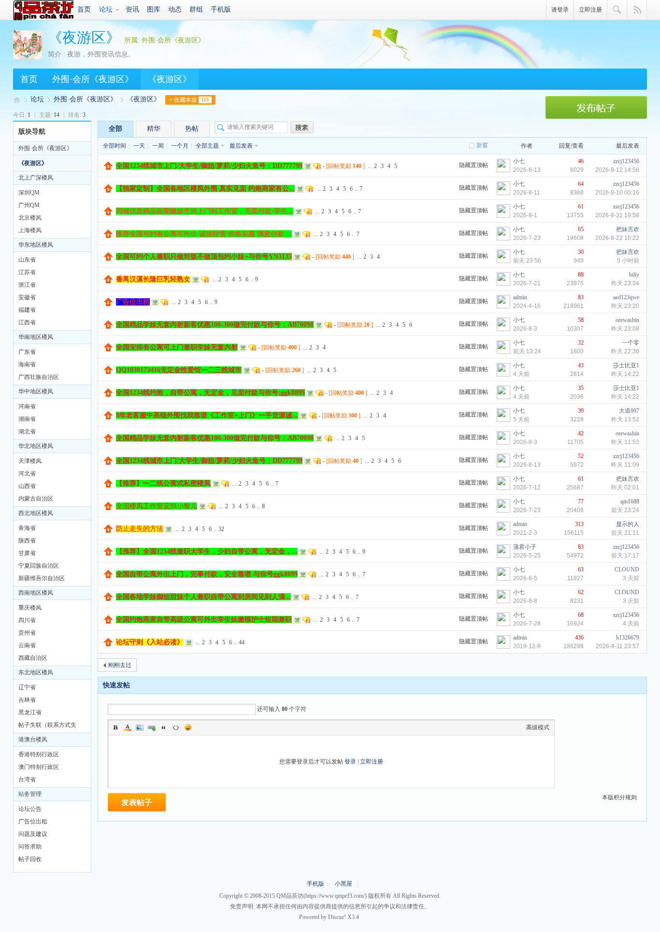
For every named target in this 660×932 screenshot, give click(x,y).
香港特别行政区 (38, 754)
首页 (84, 9)
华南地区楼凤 (35, 337)
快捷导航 (637, 10)
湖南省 (27, 419)
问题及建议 (32, 834)
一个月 (179, 145)
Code (176, 727)
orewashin (627, 320)
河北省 (27, 473)
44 (241, 642)
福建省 (27, 309)
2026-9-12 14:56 (617, 170)
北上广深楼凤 (35, 177)
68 (581, 615)
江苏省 (27, 272)
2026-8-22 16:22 (617, 238)
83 (581, 297)
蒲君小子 (524, 546)
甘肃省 (27, 553)
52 (581, 456)
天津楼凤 (30, 461)
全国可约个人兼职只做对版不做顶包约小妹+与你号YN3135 (204, 256)
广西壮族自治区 (38, 377)
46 (581, 161)
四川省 (27, 620)
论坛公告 (30, 809)
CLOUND (627, 569)
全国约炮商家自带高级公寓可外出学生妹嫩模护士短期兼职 (204, 619)
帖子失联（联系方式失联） (47, 726)
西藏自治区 (32, 657)
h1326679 (627, 637)
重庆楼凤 (30, 607)
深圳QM (29, 192)
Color (127, 727)
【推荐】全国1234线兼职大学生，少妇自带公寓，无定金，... (207, 551)
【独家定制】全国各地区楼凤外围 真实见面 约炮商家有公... (205, 188)
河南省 (27, 406)
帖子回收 (30, 859)
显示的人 (627, 524)
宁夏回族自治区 (38, 565)
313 (579, 524)
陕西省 (27, 540)
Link (152, 727)
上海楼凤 (30, 230)
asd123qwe (626, 297)
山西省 (27, 486)
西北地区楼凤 (35, 513)
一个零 (630, 342)
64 (581, 184)
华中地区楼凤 (35, 391)
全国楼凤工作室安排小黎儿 (156, 506)
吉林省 (27, 699)
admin (520, 297)
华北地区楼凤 (35, 446)
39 (581, 410)
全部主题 (207, 145)
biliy (634, 274)
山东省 (27, 259)
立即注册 (590, 9)
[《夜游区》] (27, 57)
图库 (153, 9)
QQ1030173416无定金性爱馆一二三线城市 (179, 370)
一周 (158, 145)
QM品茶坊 (43, 10)
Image (139, 727)
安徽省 (27, 297)
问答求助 (30, 846)
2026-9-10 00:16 (617, 192)
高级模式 (537, 727)
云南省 (27, 645)
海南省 (27, 364)
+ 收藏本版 (189, 100)
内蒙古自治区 (35, 498)
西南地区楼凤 (35, 592)
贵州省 (27, 632)
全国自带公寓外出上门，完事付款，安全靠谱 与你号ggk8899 (207, 574)
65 (581, 229)
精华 (153, 128)
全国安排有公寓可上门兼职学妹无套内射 (177, 347)
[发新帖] (596, 116)
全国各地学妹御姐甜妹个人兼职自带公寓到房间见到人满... (203, 596)
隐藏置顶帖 (473, 165)
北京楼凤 (30, 217)
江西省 (27, 322)
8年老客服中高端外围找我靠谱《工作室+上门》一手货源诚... (207, 415)
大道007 (629, 410)
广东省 (27, 351)
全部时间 (114, 145)
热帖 (192, 128)
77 (581, 501)
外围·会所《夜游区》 (92, 79)
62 (581, 592)
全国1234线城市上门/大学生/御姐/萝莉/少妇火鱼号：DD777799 (209, 165)
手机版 (221, 9)
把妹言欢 (627, 229)
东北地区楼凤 (35, 672)
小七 (519, 161)
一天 (139, 145)
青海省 (27, 528)
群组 (196, 9)
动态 (175, 9)
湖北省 (27, 431)
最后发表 (241, 145)
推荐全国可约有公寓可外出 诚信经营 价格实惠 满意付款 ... (204, 233)
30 (581, 252)
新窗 (482, 145)
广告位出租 (32, 821)
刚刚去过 (119, 665)
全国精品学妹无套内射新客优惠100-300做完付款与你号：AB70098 (215, 324)
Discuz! (337, 917)
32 (581, 342)
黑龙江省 (30, 712)
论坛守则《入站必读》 (150, 642)
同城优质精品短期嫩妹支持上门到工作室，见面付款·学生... (204, 211)
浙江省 (27, 284)
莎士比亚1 (626, 365)
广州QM (29, 205)
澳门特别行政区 (38, 767)
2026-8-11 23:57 (617, 646)
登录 (350, 761)
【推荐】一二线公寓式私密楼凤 (163, 483)
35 (581, 388)
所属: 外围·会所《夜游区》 (164, 40)
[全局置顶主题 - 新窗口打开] (108, 168)
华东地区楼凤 (35, 244)
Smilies (188, 727)
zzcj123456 (626, 161)
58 (581, 320)
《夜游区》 (84, 37)
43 (581, 365)
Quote (164, 727)
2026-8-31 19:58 (617, 215)
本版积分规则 (619, 797)
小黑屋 (343, 883)
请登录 (560, 9)
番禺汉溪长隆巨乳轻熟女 (153, 279)
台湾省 (27, 779)
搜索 (617, 10)
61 (581, 206)
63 (581, 569)
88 (581, 274)
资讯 (132, 9)
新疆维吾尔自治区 (41, 578)
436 (579, 637)
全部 (115, 128)
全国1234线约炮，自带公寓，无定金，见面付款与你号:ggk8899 (210, 392)
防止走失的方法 (139, 528)
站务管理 (30, 794)
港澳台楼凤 (32, 739)
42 (581, 433)
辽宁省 (27, 687)
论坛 (106, 9)
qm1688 (629, 501)
